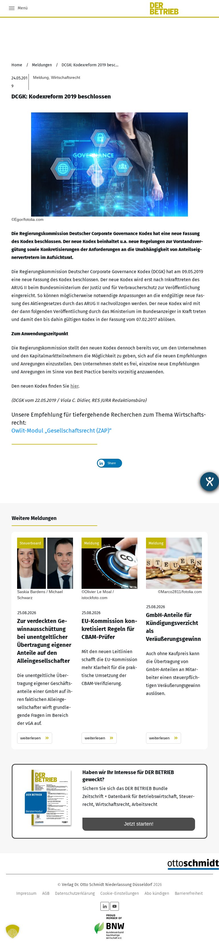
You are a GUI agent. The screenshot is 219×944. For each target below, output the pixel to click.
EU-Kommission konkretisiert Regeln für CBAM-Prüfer (109, 641)
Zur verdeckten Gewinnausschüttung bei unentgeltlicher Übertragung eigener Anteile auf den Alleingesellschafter (45, 641)
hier (74, 386)
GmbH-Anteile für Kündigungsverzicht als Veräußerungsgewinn (174, 641)
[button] (12, 931)
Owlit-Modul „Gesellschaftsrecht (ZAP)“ (61, 430)
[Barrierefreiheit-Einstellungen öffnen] (209, 481)
